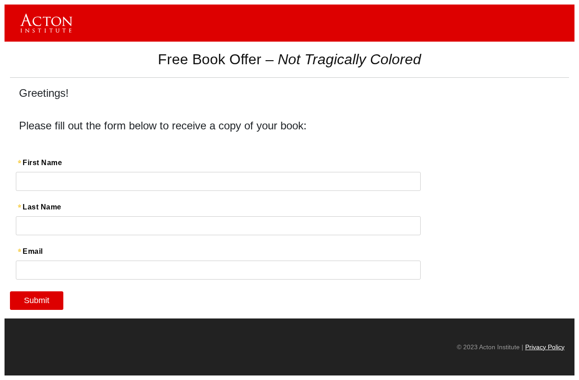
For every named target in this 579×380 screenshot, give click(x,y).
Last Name (42, 207)
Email (33, 251)
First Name (42, 162)
